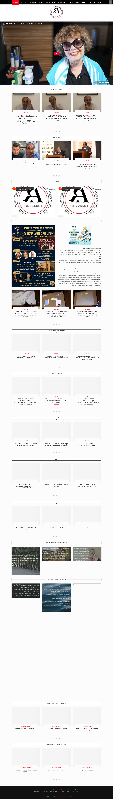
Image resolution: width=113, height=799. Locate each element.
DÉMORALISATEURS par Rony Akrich (87, 729)
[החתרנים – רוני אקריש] (87, 757)
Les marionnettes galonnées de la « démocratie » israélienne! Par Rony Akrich (25, 401)
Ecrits (26, 396)
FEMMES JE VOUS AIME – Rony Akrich (56, 485)
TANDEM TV (26, 353)
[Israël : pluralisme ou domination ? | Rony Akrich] (56, 343)
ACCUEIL (15, 2)
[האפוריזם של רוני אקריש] (56, 757)
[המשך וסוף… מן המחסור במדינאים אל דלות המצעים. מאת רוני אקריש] (56, 431)
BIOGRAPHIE (23, 2)
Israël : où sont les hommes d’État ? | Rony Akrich (25, 357)
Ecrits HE (26, 441)
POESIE (71, 2)
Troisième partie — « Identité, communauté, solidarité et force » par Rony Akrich (56, 117)
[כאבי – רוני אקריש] (87, 515)
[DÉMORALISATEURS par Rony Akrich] (87, 716)
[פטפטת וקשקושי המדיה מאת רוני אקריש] (26, 757)
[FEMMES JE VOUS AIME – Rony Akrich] (56, 472)
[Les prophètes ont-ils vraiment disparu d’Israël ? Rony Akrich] (87, 343)
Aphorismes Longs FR (26, 726)
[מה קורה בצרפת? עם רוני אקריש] (26, 150)
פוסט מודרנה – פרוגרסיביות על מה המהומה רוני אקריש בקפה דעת (56, 163)
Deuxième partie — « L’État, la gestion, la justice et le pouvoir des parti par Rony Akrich (87, 117)
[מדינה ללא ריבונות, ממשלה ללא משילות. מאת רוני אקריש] (26, 431)
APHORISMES (61, 2)
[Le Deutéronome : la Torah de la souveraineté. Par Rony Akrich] (56, 386)
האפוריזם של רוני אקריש (56, 770)
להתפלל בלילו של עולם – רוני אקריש (26, 528)
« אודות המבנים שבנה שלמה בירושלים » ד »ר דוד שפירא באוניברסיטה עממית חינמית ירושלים (87, 314)
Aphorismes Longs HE (26, 767)
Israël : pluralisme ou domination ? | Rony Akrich (56, 357)
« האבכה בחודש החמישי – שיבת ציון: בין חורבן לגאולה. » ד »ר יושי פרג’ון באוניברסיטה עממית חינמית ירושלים (26, 314)
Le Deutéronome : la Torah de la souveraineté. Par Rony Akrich (56, 400)
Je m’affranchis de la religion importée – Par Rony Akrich (26, 486)
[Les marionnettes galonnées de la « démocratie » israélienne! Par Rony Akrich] (26, 386)
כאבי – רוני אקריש (87, 527)
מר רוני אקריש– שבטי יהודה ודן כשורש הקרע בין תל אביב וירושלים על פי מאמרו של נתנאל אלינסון (87, 165)
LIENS (83, 2)
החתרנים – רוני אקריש (87, 770)
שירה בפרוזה (25, 524)
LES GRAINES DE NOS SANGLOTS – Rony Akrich (87, 485)
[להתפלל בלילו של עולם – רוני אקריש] (26, 515)
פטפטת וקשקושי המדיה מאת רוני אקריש (25, 771)
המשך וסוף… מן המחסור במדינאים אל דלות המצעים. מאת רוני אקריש (56, 444)
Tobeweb (69, 796)
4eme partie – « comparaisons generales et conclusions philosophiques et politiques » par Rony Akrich (26, 119)
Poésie (25, 482)
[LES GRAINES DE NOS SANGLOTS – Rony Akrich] (87, 472)
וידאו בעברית (25, 160)
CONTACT (77, 2)
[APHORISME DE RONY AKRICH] (26, 716)
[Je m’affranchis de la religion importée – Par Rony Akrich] (26, 472)
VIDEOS (41, 2)
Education (26, 112)
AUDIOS (48, 2)
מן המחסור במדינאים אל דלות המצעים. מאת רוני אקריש (87, 444)
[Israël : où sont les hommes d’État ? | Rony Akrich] (26, 343)
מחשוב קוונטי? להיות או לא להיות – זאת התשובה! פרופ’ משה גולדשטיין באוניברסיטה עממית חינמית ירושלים (56, 314)
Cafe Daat (25, 309)
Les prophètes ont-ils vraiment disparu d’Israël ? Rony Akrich (87, 357)
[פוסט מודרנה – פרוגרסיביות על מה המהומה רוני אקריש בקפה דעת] (56, 150)
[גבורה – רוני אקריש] (56, 515)
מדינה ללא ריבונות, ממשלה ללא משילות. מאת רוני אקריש (26, 444)
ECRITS (54, 2)
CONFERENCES (32, 2)
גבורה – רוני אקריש (56, 527)
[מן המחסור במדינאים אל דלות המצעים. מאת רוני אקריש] (87, 431)
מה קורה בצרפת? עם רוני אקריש (26, 163)
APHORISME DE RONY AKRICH (26, 729)
